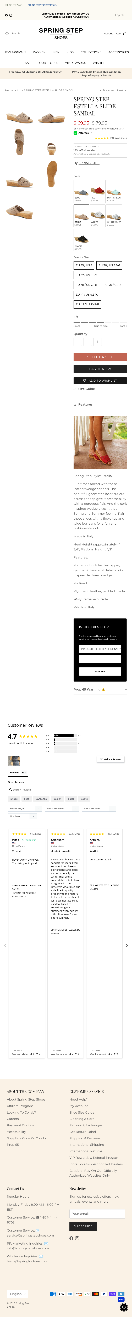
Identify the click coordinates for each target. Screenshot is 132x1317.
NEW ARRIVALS (14, 52)
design (57, 798)
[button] (32, 1053)
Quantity (80, 334)
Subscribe (83, 1226)
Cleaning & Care (81, 1119)
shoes (14, 798)
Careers (13, 1119)
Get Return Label (82, 1132)
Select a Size (81, 257)
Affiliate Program (20, 1106)
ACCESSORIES (118, 52)
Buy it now (100, 369)
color (71, 798)
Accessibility (16, 1132)
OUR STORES (48, 63)
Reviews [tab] (14, 772)
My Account (78, 1106)
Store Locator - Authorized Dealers (96, 1164)
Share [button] (19, 1050)
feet (26, 798)
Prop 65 (13, 1145)
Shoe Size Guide (81, 1112)
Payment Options (20, 1125)
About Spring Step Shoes (26, 1099)
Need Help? (78, 1099)
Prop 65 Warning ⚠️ (89, 689)
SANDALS (41, 798)
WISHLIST (100, 63)
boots (84, 798)
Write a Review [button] (112, 759)
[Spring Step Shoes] (61, 34)
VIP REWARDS (75, 63)
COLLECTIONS (90, 52)
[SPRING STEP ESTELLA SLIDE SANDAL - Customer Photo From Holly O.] (14, 761)
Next (127, 943)
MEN (56, 52)
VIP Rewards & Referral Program (94, 1158)
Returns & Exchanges (85, 1125)
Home (9, 90)
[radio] (81, 191)
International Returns (85, 1151)
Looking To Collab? (21, 1112)
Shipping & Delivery (84, 1138)
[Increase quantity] (98, 342)
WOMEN (39, 52)
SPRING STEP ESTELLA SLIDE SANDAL (49, 90)
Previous (5, 943)
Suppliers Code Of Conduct (28, 1138)
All (18, 90)
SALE (28, 63)
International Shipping (86, 1145)
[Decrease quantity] (78, 342)
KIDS (70, 52)
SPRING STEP (89, 163)
